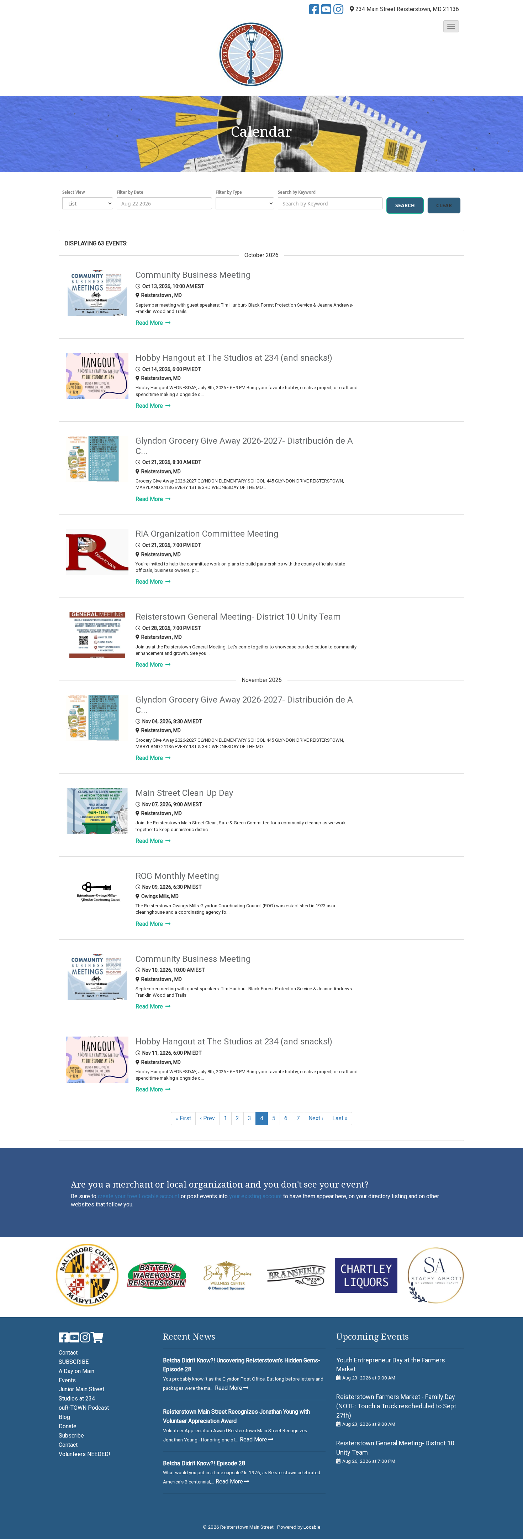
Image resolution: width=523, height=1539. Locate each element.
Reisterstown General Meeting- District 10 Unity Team (238, 617)
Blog (64, 1417)
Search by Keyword (297, 192)
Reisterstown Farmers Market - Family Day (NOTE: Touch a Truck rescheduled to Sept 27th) (396, 1406)
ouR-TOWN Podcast (84, 1407)
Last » (340, 1118)
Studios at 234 (77, 1398)
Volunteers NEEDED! (84, 1454)
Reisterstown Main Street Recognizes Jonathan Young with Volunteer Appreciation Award (236, 1416)
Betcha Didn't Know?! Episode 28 (204, 1463)
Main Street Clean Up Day (184, 793)
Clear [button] (444, 205)
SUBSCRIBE (74, 1361)
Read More (150, 322)
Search (405, 205)
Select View (73, 192)
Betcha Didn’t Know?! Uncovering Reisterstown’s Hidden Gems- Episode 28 (241, 1365)
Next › (315, 1118)
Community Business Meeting (193, 275)
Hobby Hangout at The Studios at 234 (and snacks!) (234, 358)
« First (183, 1118)
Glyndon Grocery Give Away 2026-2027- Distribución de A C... (244, 446)
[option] (87, 1275)
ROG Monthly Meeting (177, 876)
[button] (451, 26)
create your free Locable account (138, 1196)
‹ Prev (207, 1118)
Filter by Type (229, 192)
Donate (67, 1426)
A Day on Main (76, 1371)
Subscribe (71, 1435)
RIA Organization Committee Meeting (207, 534)
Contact (68, 1352)
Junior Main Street (81, 1389)
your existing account (255, 1196)
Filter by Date (130, 192)
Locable (311, 1527)
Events (67, 1380)
